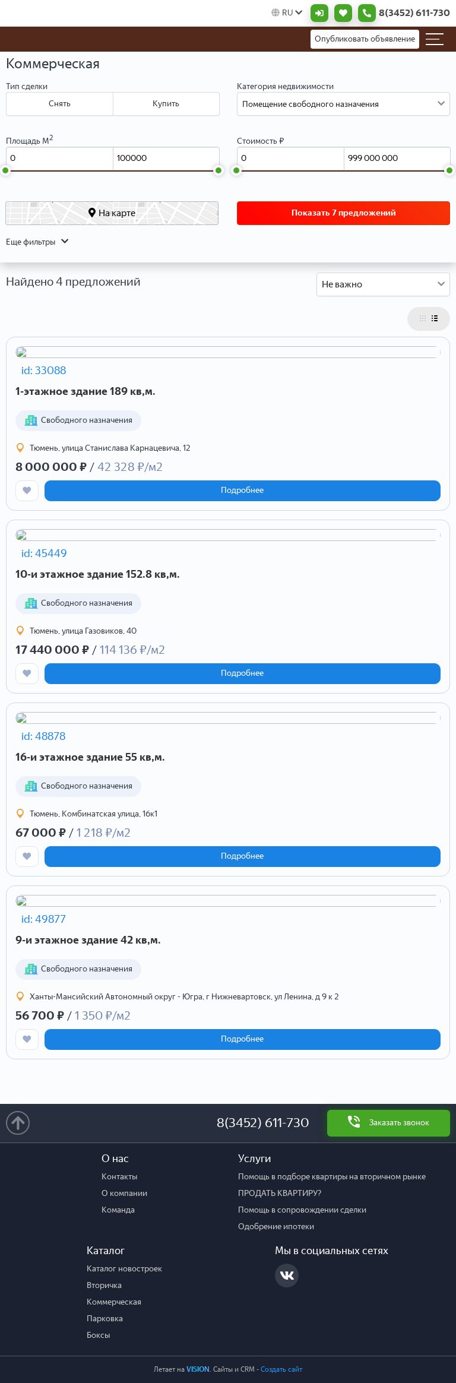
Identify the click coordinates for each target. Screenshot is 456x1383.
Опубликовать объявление (365, 39)
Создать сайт (281, 1369)
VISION (198, 1369)
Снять (60, 104)
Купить (166, 104)
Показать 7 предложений (344, 213)
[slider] (5, 170)
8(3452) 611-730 (263, 1123)
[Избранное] (340, 13)
